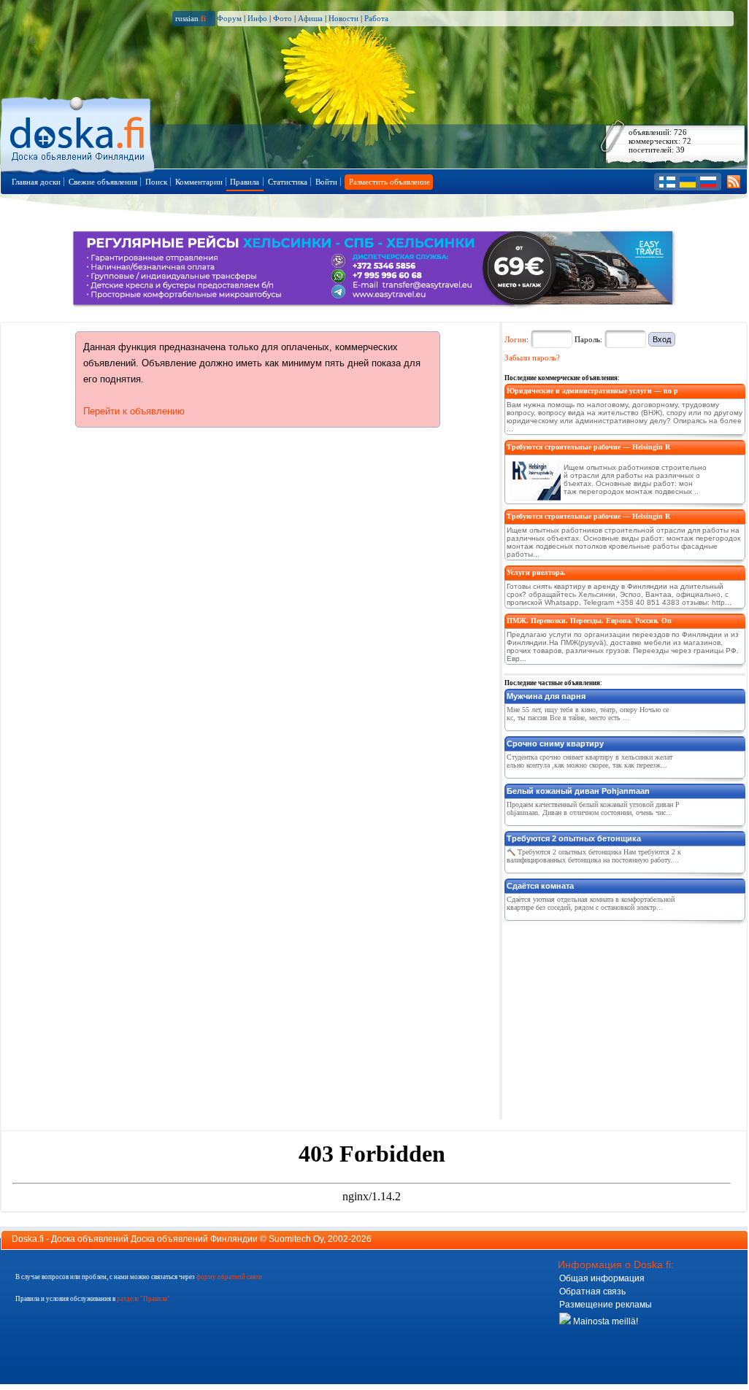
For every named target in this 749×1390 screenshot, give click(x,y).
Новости (343, 18)
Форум (229, 18)
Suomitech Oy (296, 1239)
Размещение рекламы (605, 1305)
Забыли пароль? (532, 357)
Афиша (310, 18)
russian (190, 18)
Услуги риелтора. (536, 572)
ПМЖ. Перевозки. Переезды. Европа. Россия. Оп (589, 621)
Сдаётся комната (540, 885)
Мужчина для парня (546, 696)
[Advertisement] (613, 1017)
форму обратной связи (229, 1277)
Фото (282, 18)
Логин (515, 339)
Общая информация (602, 1278)
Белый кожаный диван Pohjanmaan (578, 791)
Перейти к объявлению (134, 411)
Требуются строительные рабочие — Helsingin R (588, 447)
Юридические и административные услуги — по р (592, 391)
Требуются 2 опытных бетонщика (574, 838)
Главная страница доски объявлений (78, 132)
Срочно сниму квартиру (555, 743)
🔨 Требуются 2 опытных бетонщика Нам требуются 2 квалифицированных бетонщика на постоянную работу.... (594, 856)
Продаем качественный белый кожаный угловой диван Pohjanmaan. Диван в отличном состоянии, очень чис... (593, 808)
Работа (376, 18)
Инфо (257, 18)
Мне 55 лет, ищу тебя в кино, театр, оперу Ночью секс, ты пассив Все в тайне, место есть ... (588, 714)
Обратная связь (592, 1291)
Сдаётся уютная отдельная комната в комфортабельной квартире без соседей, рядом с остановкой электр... (591, 903)
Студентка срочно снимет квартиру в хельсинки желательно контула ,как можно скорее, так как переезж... (589, 761)
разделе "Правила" (143, 1298)
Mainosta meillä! (604, 1321)
